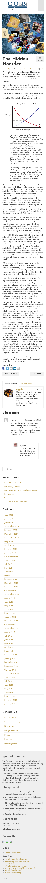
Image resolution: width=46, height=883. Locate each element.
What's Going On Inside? (16, 866)
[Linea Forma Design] (17, 5)
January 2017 (10, 659)
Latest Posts (27, 384)
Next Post (36, 374)
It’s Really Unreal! (12, 487)
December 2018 (11, 583)
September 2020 (11, 538)
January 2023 (10, 519)
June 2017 (8, 640)
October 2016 (10, 670)
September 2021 (11, 527)
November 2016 (11, 666)
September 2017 (11, 628)
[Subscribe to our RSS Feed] (11, 842)
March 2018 (9, 613)
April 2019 (8, 572)
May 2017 (8, 644)
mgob (7, 69)
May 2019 (8, 568)
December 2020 (11, 534)
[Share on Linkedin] (14, 368)
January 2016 (10, 704)
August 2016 (9, 678)
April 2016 (8, 693)
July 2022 (8, 523)
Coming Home (10, 498)
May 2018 (8, 606)
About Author (10, 384)
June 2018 (8, 602)
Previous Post (11, 374)
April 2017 (8, 647)
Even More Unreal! (12, 483)
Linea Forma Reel (13, 853)
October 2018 (10, 591)
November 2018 (11, 587)
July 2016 (8, 681)
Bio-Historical (10, 717)
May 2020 (8, 542)
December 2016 (11, 662)
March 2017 (9, 651)
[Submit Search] (4, 469)
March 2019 (9, 576)
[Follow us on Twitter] (3, 842)
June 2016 (8, 685)
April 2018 (8, 610)
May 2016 (8, 689)
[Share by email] (18, 368)
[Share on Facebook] (3, 368)
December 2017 (11, 621)
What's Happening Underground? (20, 868)
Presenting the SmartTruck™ (17, 862)
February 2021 (10, 530)
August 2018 (9, 598)
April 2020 (9, 545)
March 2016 (9, 696)
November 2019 (11, 557)
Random (26, 69)
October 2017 (10, 625)
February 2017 (10, 655)
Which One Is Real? (13, 870)
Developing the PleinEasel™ (17, 859)
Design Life (9, 726)
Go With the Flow (13, 864)
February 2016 (10, 700)
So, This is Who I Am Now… (16, 502)
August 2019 (9, 561)
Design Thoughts (11, 731)
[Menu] (41, 5)
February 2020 (11, 549)
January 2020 (10, 553)
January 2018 (10, 617)
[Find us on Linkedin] (7, 842)
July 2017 (8, 636)
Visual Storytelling (13, 873)
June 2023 (8, 515)
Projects (21, 69)
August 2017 (9, 632)
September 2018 (11, 594)
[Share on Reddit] (11, 368)
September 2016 (11, 674)
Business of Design (12, 722)
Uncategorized (34, 69)
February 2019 (10, 579)
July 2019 (8, 564)
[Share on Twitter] (7, 368)
